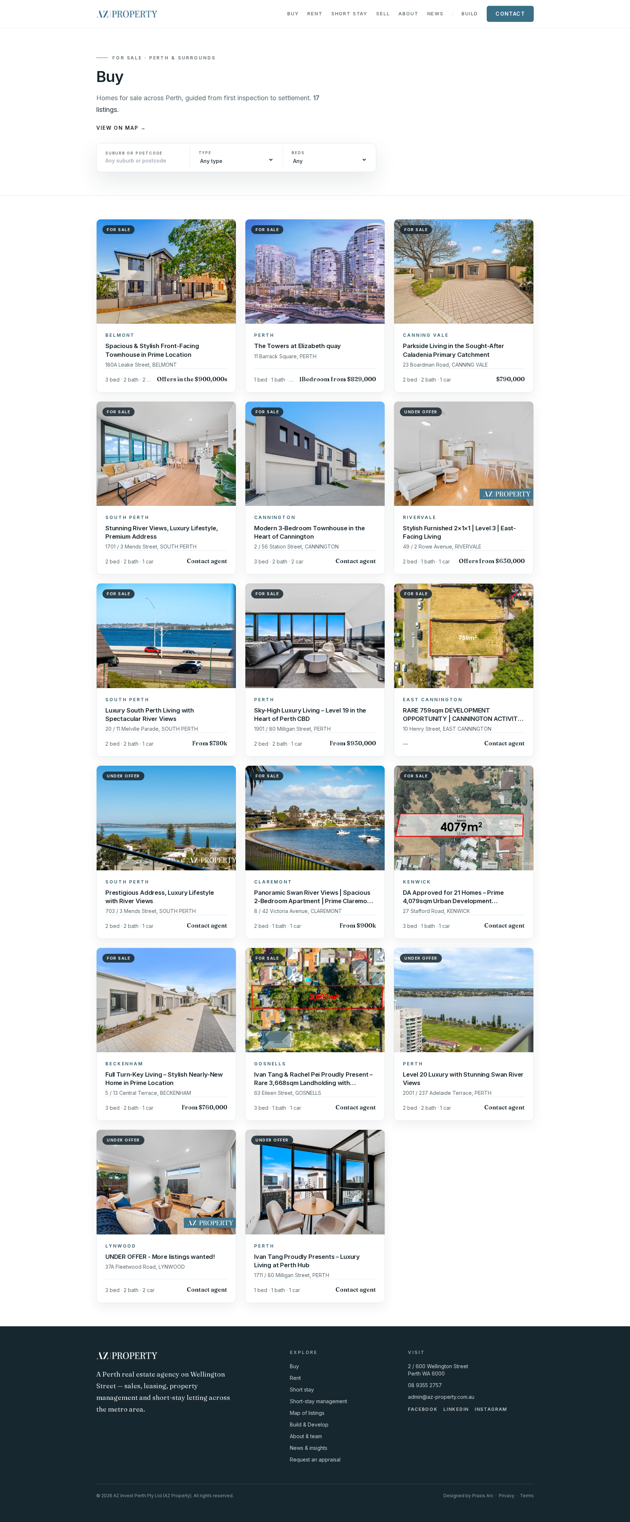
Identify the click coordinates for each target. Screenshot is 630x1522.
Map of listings (307, 1413)
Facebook (423, 1409)
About (408, 13)
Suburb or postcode (134, 153)
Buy (293, 13)
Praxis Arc (482, 1495)
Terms (527, 1495)
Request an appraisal (315, 1459)
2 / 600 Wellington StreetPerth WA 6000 (438, 1370)
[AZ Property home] (127, 14)
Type (205, 153)
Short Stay (349, 13)
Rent (314, 13)
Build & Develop (309, 1424)
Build (470, 13)
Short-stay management (318, 1401)
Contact (510, 14)
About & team (306, 1436)
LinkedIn (455, 1409)
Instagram (491, 1409)
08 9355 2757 (425, 1385)
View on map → (121, 128)
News (435, 13)
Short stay (302, 1389)
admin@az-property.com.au (441, 1397)
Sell (383, 13)
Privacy (506, 1495)
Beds (298, 153)
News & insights (308, 1448)
